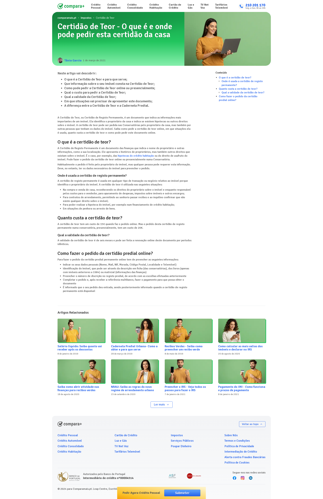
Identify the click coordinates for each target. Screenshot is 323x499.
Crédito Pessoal (96, 6)
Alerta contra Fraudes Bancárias (244, 457)
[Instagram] (243, 478)
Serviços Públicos (182, 440)
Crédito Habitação (155, 6)
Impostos (86, 18)
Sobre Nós (231, 435)
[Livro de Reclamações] (194, 476)
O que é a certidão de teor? (235, 77)
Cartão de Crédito (175, 6)
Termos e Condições (237, 440)
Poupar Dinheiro (181, 446)
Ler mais (159, 404)
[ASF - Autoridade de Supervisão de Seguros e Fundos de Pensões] (172, 476)
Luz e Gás (191, 6)
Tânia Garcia (73, 60)
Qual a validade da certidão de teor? (243, 92)
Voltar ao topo (250, 424)
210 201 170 (255, 5)
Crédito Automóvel (114, 6)
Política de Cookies (236, 462)
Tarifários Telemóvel (221, 6)
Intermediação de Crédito (240, 451)
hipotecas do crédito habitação (136, 155)
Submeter (182, 493)
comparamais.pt (67, 18)
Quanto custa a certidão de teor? (238, 89)
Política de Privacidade (239, 446)
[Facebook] (234, 478)
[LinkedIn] (251, 478)
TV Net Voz (205, 6)
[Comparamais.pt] (71, 6)
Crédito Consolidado (135, 6)
